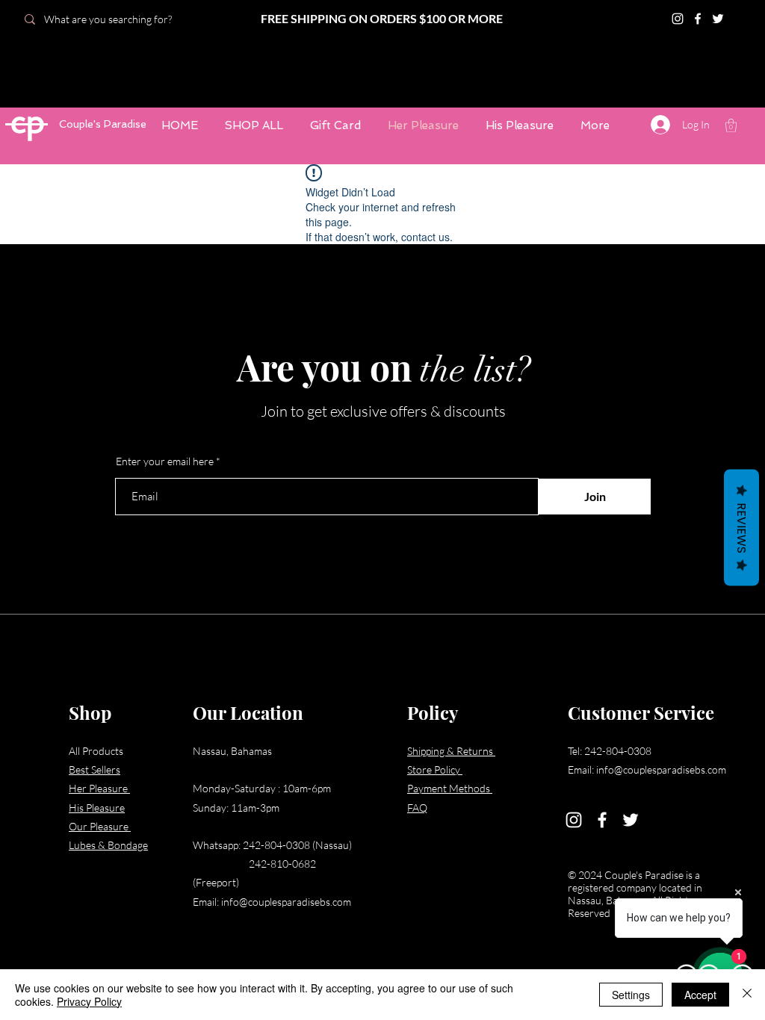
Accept (700, 994)
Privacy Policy (89, 1001)
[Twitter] (630, 819)
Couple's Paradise (102, 124)
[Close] (747, 994)
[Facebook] (602, 819)
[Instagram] (573, 819)
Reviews (741, 528)
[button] (731, 125)
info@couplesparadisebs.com (286, 901)
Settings (631, 994)
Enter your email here (165, 461)
